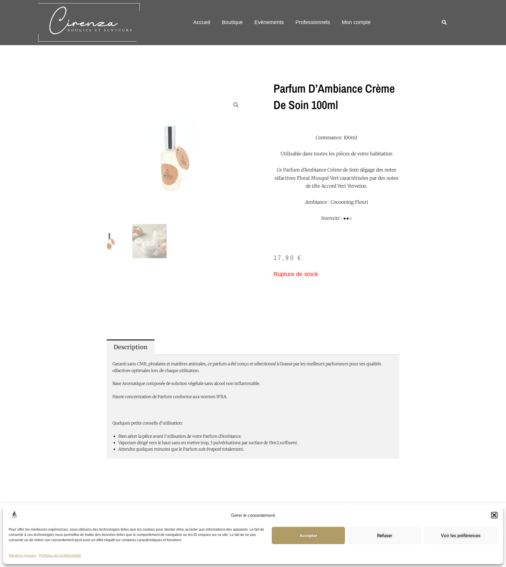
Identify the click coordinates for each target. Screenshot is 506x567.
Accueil (201, 22)
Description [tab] (131, 347)
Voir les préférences (461, 535)
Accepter (308, 535)
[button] (494, 515)
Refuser (384, 535)
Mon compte (356, 22)
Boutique (232, 22)
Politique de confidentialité (60, 556)
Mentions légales (22, 556)
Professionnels (312, 22)
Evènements (269, 22)
